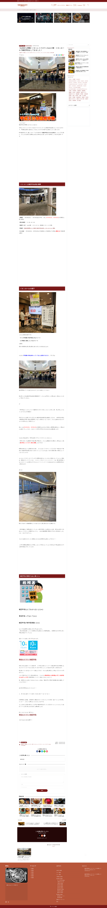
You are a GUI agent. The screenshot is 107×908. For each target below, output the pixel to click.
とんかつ (78, 79)
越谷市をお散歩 (29, 45)
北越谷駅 (79, 90)
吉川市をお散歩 (60, 884)
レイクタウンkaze (45, 52)
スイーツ (70, 82)
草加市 (70, 97)
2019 (32, 875)
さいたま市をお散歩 (61, 880)
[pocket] (62, 55)
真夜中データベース (60, 899)
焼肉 (73, 95)
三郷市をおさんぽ (60, 881)
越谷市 (21, 52)
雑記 (57, 901)
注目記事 (52, 52)
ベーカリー (74, 85)
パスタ (85, 84)
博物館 (70, 92)
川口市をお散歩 (60, 886)
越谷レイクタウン (72, 98)
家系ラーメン (83, 92)
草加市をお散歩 (60, 890)
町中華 (77, 95)
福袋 (80, 95)
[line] (61, 55)
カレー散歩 (58, 872)
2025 (32, 868)
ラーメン (70, 87)
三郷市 (70, 90)
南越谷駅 (83, 90)
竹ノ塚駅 (84, 95)
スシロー (75, 82)
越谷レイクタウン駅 (28, 52)
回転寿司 (78, 92)
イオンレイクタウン (37, 52)
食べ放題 (79, 100)
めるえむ (91, 869)
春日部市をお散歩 (60, 889)
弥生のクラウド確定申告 (27, 659)
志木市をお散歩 (60, 887)
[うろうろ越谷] (22, 5)
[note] (44, 836)
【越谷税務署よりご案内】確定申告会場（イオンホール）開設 (39, 228)
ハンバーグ (80, 84)
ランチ (85, 85)
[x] (58, 55)
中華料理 (74, 90)
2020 (32, 873)
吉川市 (74, 92)
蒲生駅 (83, 97)
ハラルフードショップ (73, 84)
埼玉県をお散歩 (22, 45)
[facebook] (56, 55)
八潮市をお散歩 (60, 883)
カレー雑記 (58, 874)
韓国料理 (74, 100)
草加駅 (74, 97)
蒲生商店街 (79, 97)
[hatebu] (59, 55)
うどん (70, 79)
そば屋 (74, 79)
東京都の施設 (59, 897)
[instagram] (42, 836)
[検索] (88, 45)
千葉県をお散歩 (59, 876)
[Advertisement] (53, 33)
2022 (32, 872)
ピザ (70, 85)
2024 (32, 870)
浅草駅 (70, 95)
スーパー (79, 82)
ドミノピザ (85, 82)
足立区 (70, 100)
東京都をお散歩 (59, 894)
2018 (32, 877)
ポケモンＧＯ (79, 85)
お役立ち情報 (59, 870)
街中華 (87, 97)
